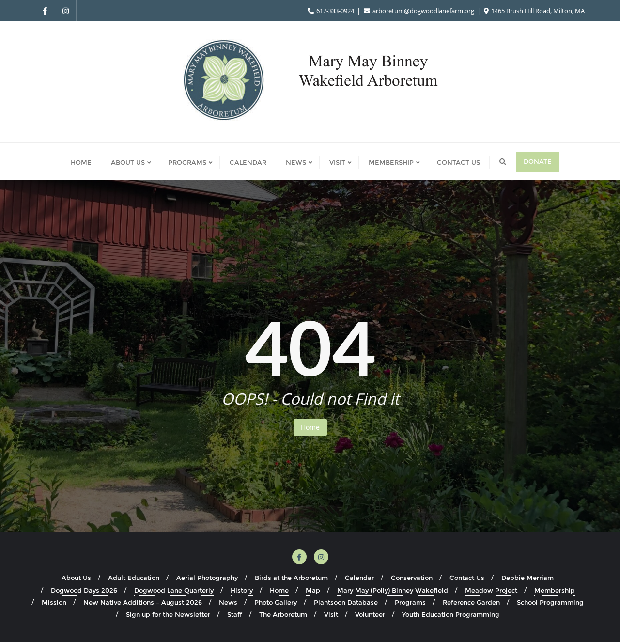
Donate (538, 161)
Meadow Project (491, 590)
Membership (554, 590)
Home (310, 427)
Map (313, 590)
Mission (54, 602)
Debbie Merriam (527, 577)
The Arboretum (283, 614)
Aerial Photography (207, 577)
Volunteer (370, 614)
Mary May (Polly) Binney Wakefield (392, 590)
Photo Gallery (275, 602)
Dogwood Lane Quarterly (174, 590)
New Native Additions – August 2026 (142, 602)
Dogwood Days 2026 (84, 590)
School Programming (550, 602)
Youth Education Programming (450, 614)
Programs (410, 602)
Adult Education (133, 577)
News (228, 602)
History (242, 590)
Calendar (359, 577)
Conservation (412, 577)
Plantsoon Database (346, 602)
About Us (76, 577)
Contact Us (467, 577)
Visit (331, 614)
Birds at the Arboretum (291, 577)
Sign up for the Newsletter (168, 614)
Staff (234, 614)
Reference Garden (471, 602)
